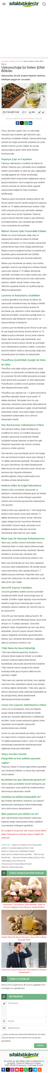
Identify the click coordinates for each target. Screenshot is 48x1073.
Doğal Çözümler (16, 61)
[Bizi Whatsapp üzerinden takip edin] (26, 1070)
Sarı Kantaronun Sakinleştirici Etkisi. (28, 858)
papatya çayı (39, 854)
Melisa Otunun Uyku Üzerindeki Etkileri (18, 851)
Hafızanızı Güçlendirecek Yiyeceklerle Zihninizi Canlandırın (24, 971)
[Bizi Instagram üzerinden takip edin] (12, 1070)
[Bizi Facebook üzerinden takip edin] (3, 1070)
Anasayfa (4, 61)
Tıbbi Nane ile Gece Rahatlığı (13, 861)
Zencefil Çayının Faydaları (12, 867)
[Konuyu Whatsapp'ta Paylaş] (26, 123)
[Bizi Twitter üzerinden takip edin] (8, 1070)
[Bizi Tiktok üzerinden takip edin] (31, 1070)
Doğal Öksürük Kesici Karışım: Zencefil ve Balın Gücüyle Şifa (24, 938)
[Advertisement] (24, 32)
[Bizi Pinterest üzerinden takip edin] (21, 1070)
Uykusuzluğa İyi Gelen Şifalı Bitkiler (16, 864)
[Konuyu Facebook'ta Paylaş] (17, 123)
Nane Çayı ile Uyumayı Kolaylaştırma (16, 854)
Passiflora (5, 858)
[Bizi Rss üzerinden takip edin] (40, 1070)
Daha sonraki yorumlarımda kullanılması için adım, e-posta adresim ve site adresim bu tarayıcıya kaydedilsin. (23, 1037)
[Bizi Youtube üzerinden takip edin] (17, 1070)
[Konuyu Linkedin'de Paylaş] (30, 123)
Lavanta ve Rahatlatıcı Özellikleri (26, 845)
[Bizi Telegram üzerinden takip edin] (35, 1070)
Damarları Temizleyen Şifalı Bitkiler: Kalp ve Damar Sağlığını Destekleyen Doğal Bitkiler (24, 905)
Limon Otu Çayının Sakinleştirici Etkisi (17, 848)
